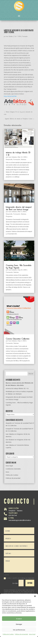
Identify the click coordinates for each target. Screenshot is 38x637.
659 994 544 (13, 515)
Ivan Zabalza (9, 36)
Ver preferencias (19, 630)
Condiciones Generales (13, 469)
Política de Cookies (8, 634)
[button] (35, 596)
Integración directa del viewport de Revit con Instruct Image (19, 208)
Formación (24, 36)
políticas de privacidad (27, 577)
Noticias (23, 159)
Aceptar (19, 619)
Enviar (29, 583)
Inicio (7, 472)
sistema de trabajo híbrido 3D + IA (18, 153)
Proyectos (9, 216)
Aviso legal (32, 634)
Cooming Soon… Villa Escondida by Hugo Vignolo (18, 266)
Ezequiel (8, 429)
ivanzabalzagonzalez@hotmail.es (20, 520)
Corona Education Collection (17, 338)
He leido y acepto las (20, 578)
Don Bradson (10, 440)
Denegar (19, 624)
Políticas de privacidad (21, 634)
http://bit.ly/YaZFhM (10, 96)
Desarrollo (9, 159)
